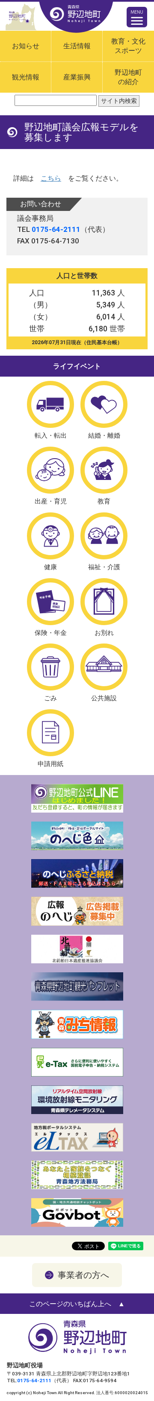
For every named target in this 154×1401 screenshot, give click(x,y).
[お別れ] (103, 601)
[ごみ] (50, 666)
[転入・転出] (50, 404)
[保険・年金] (50, 601)
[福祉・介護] (103, 535)
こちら (51, 178)
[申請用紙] (50, 732)
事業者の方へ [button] (83, 1275)
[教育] (103, 470)
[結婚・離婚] (103, 404)
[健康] (50, 535)
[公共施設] (103, 666)
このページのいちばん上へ (70, 1304)
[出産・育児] (50, 470)
